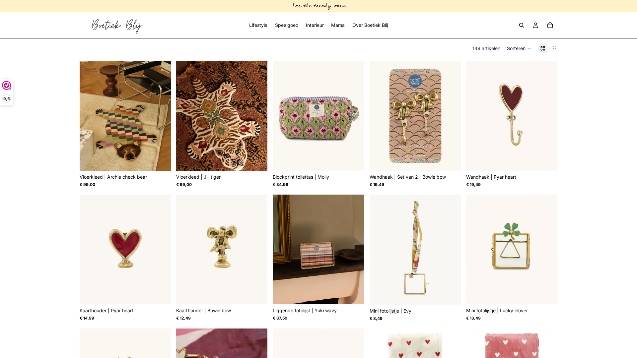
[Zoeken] (521, 25)
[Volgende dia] (161, 116)
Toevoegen (166, 160)
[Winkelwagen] (550, 25)
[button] (519, 48)
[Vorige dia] (90, 116)
